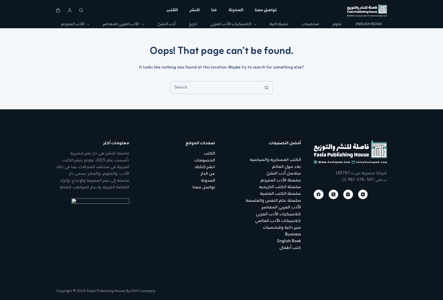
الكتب (172, 10)
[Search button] (266, 87)
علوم (337, 24)
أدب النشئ (166, 24)
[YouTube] (363, 194)
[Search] (81, 10)
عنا (214, 10)
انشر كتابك (205, 167)
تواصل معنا (266, 10)
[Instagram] (348, 194)
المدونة (235, 10)
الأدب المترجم (72, 24)
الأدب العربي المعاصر (121, 24)
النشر (194, 10)
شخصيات (310, 24)
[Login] (70, 10)
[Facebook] (319, 194)
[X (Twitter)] (333, 194)
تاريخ (193, 24)
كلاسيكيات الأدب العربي (230, 24)
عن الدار (208, 173)
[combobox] (215, 87)
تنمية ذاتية (279, 24)
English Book (369, 24)
